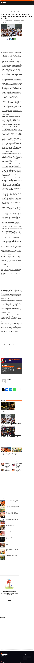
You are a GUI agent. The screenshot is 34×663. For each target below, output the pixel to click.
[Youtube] (33, 0)
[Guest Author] (4, 381)
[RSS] (30, 0)
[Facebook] (28, 0)
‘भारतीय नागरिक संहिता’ (9, 330)
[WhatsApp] (32, 0)
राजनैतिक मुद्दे (5, 11)
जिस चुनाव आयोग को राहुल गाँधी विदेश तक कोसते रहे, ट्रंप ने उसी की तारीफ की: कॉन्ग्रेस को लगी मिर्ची (8, 470)
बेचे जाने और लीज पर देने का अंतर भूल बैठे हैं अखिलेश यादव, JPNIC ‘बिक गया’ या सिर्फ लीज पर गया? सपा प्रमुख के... (5, 455)
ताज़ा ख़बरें (1, 498)
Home (1, 11)
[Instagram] (29, 0)
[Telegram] (11, 39)
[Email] (13, 39)
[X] (31, 0)
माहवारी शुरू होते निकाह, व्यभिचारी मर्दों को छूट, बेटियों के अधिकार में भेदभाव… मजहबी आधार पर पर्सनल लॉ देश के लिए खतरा (11, 411)
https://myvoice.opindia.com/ (10, 380)
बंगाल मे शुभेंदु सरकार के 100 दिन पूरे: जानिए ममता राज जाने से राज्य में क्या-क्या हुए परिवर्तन (18, 470)
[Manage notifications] (1, 661)
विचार (3, 11)
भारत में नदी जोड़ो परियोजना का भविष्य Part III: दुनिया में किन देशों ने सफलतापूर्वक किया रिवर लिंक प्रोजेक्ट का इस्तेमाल (12, 556)
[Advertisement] (5, 478)
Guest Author (20, 22)
